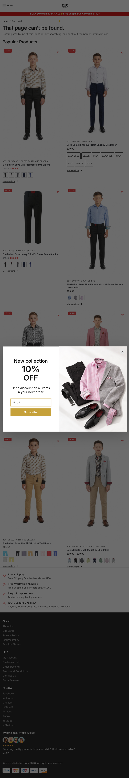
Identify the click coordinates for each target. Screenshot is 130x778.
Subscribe (29, 412)
